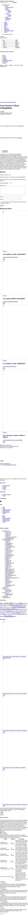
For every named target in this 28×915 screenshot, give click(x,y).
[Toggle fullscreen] (3, 913)
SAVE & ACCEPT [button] (4, 911)
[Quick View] (4, 260)
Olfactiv (18, 612)
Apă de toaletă (15, 603)
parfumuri (18, 47)
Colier (24, 609)
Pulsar (1, 614)
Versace (9, 102)
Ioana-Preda (20, 610)
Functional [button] (2, 881)
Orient (22, 612)
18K (16, 41)
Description (5, 150)
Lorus (5, 612)
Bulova (25, 605)
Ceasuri (6, 65)
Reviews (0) (5, 151)
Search (14, 2)
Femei (4, 611)
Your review (3, 185)
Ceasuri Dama (6, 366)
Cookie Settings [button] (3, 810)
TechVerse (2, 480)
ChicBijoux (14, 609)
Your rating (3, 183)
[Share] (1, 913)
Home (1, 65)
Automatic (2, 605)
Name (1, 196)
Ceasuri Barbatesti (4, 102)
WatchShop (13, 102)
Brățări (22, 605)
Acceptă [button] (9, 810)
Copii (26, 609)
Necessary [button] (2, 831)
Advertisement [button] (3, 900)
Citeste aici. (22, 809)
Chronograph (20, 609)
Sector (9, 614)
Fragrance (9, 611)
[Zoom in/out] (4, 913)
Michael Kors (9, 612)
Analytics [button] (2, 894)
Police (25, 612)
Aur (26, 603)
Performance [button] (2, 887)
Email (1, 199)
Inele (16, 611)
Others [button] (1, 906)
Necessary (4, 832)
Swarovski (14, 614)
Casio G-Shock (9, 607)
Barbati (10, 65)
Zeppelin (15, 616)
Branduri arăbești (14, 605)
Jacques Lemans (14, 440)
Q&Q (12, 257)
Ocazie (14, 612)
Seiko (11, 614)
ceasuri (17, 43)
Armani (24, 603)
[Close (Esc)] (0, 913)
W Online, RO (7, 463)
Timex (26, 614)
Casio (5, 607)
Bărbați (2, 607)
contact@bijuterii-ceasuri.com (9, 464)
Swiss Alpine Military (20, 614)
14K (16, 40)
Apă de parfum (8, 603)
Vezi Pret (2, 111)
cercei (17, 46)
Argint (20, 603)
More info (21, 126)
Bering (7, 605)
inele (17, 44)
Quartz (6, 614)
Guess (13, 610)
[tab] (15, 150)
